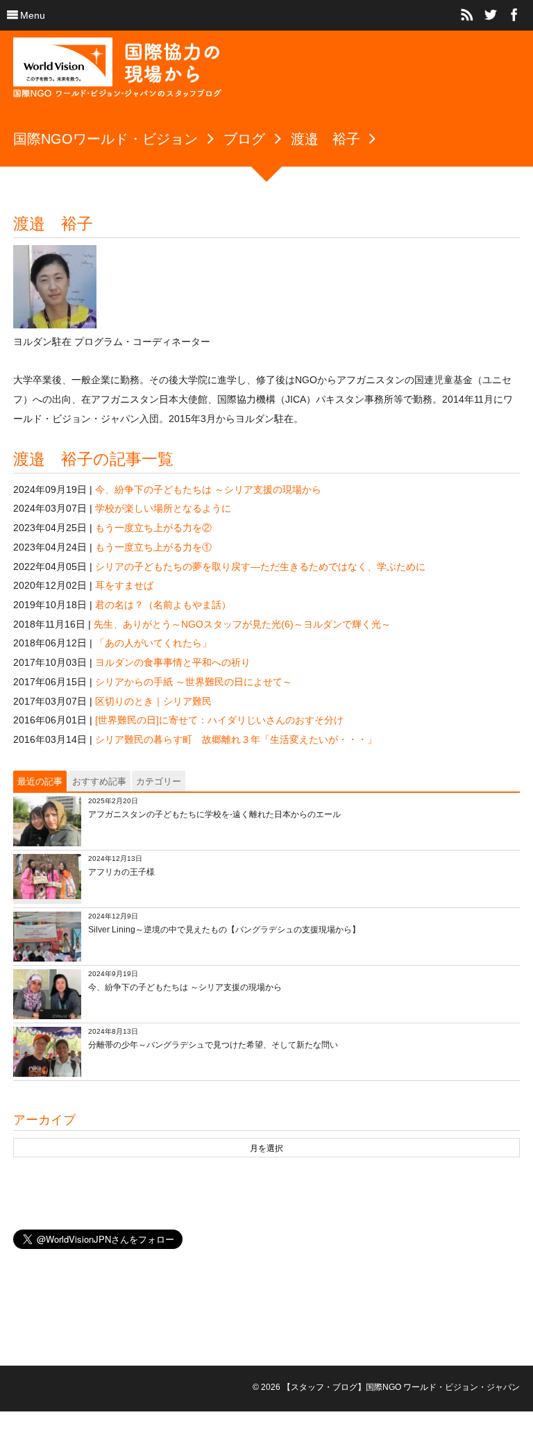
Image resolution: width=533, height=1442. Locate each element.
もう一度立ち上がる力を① (153, 547)
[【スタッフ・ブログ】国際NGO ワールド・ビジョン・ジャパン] (117, 73)
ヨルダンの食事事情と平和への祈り (173, 662)
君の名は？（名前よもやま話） (163, 604)
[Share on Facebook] (514, 15)
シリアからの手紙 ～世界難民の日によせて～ (193, 681)
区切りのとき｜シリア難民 (153, 701)
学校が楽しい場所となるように (163, 508)
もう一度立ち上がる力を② (153, 527)
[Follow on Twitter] (490, 15)
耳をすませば (124, 585)
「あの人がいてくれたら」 (153, 642)
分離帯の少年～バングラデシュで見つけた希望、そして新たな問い (213, 1045)
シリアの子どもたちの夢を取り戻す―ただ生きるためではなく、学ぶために (260, 566)
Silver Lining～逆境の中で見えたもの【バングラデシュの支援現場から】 (224, 929)
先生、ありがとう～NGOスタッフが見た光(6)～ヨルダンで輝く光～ (242, 624)
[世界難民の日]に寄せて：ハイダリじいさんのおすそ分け (219, 720)
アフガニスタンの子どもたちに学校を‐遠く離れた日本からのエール (214, 814)
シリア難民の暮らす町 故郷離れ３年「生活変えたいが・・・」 (236, 739)
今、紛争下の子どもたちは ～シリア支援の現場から (208, 489)
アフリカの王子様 (121, 872)
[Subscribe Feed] (467, 15)
